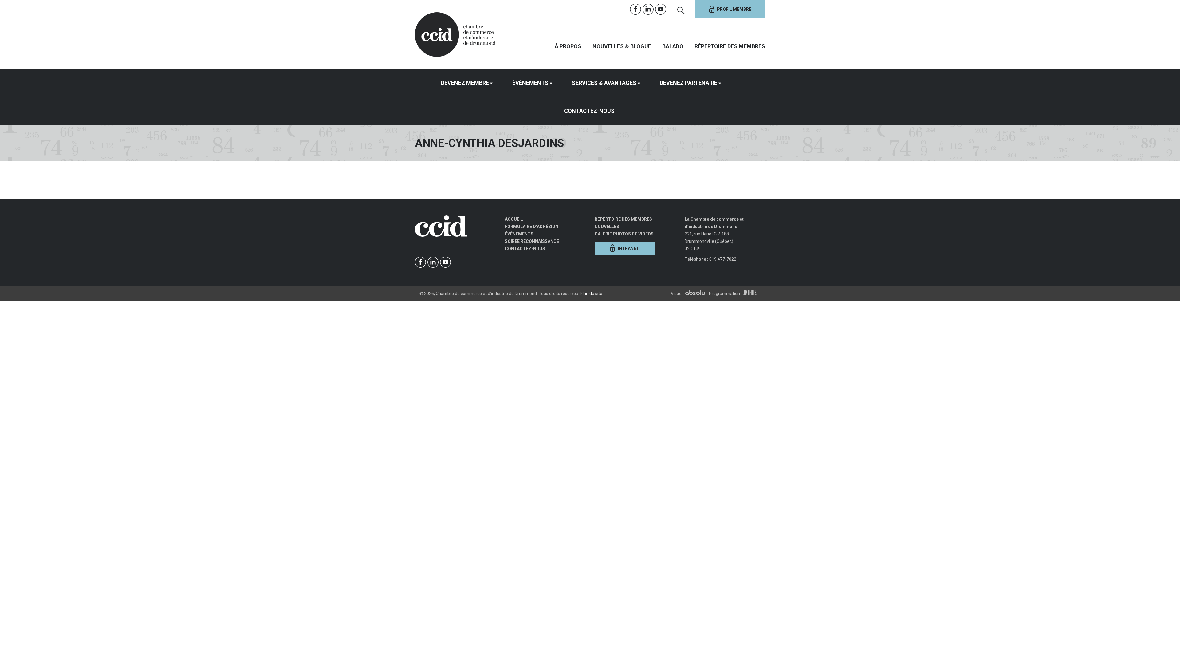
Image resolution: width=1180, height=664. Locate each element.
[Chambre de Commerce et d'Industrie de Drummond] (455, 34)
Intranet (628, 248)
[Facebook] (635, 9)
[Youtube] (661, 9)
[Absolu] (696, 293)
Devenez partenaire (688, 83)
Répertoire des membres (729, 46)
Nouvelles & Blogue (621, 46)
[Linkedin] (648, 9)
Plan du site (591, 293)
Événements (530, 83)
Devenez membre (465, 83)
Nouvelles (607, 226)
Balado (672, 46)
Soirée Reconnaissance (532, 241)
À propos (568, 46)
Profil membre (734, 9)
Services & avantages (604, 83)
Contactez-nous (589, 111)
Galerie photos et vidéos (624, 233)
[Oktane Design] (752, 293)
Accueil (514, 219)
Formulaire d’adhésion (531, 226)
